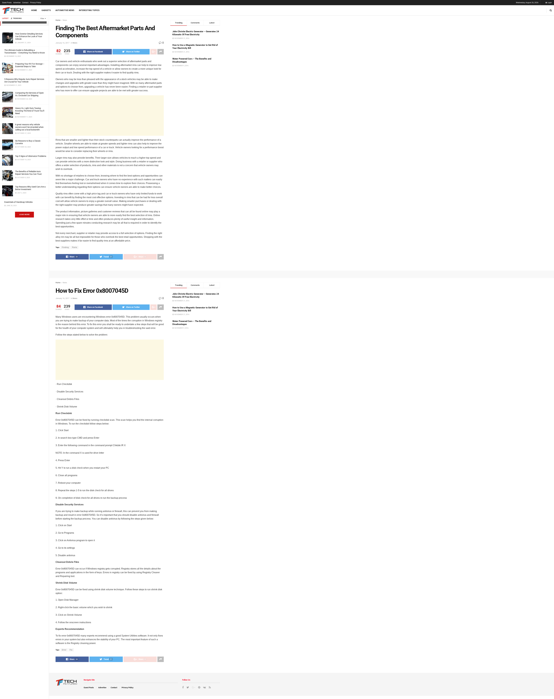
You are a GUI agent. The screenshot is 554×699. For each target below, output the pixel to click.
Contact (25, 3)
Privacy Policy (35, 3)
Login (549, 3)
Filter (42, 18)
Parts (74, 247)
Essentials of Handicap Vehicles (18, 202)
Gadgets (46, 10)
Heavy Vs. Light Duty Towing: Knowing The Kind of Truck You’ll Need (29, 111)
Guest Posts (7, 3)
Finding (65, 247)
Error (64, 650)
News (65, 20)
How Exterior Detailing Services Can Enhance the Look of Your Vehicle (29, 36)
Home (34, 10)
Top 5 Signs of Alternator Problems (30, 156)
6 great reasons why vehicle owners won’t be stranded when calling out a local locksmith (29, 127)
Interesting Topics (89, 10)
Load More (24, 214)
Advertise (16, 3)
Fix (71, 650)
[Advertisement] (110, 115)
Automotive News (64, 10)
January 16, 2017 (62, 43)
